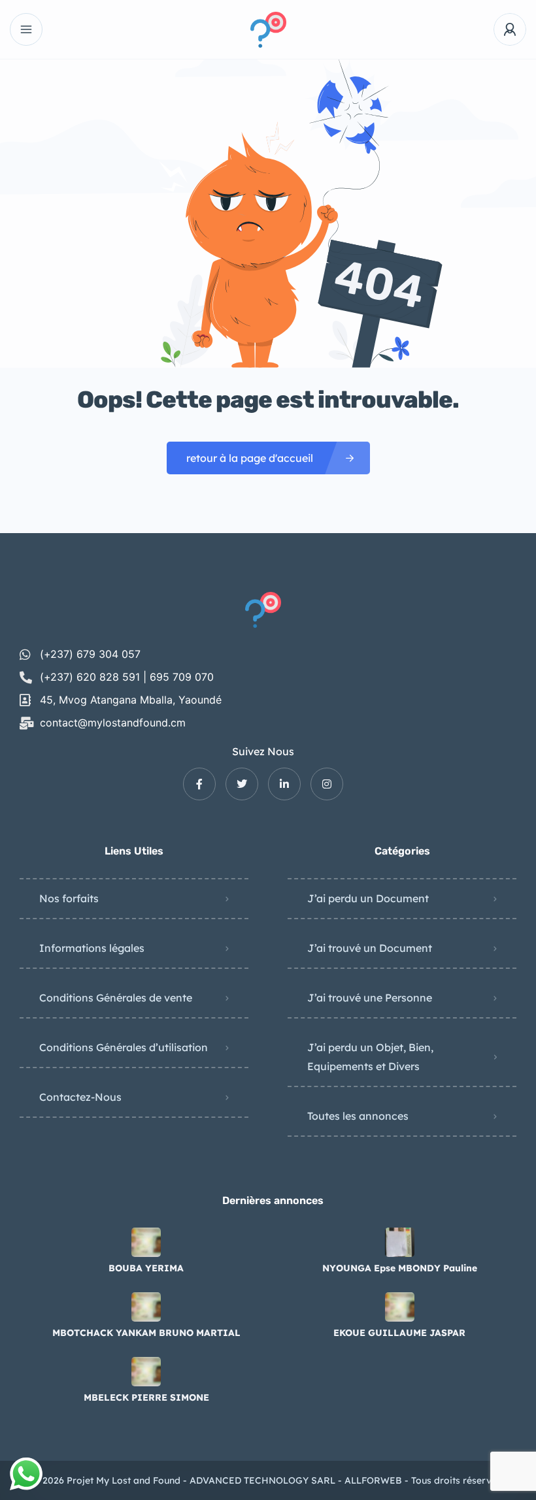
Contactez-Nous (80, 1096)
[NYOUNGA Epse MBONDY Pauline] (399, 1242)
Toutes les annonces (358, 1115)
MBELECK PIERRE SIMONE (146, 1397)
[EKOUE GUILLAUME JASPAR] (399, 1307)
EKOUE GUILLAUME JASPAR (399, 1332)
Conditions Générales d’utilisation (123, 1047)
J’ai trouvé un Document (369, 947)
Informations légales (91, 947)
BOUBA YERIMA (146, 1268)
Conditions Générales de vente (115, 997)
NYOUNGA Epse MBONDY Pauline (399, 1268)
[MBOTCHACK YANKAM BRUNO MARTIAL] (146, 1307)
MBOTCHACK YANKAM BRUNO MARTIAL (146, 1332)
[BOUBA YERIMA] (146, 1242)
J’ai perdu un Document (368, 898)
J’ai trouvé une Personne (369, 997)
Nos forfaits (69, 898)
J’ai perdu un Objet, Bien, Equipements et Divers (370, 1057)
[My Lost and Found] (268, 30)
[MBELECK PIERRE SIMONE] (146, 1371)
